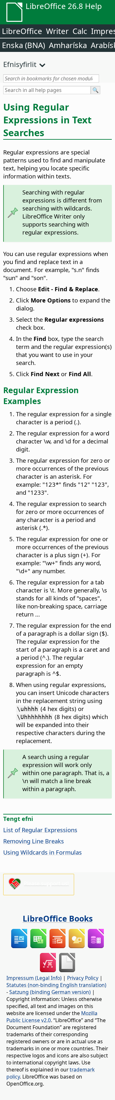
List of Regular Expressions (40, 830)
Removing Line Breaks (33, 841)
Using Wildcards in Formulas (42, 852)
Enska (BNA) (23, 45)
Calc (80, 31)
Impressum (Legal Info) (34, 977)
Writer (57, 31)
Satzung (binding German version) (50, 992)
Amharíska (68, 45)
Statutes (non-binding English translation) (56, 984)
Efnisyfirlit (19, 64)
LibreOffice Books (58, 918)
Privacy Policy (82, 977)
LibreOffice (22, 31)
